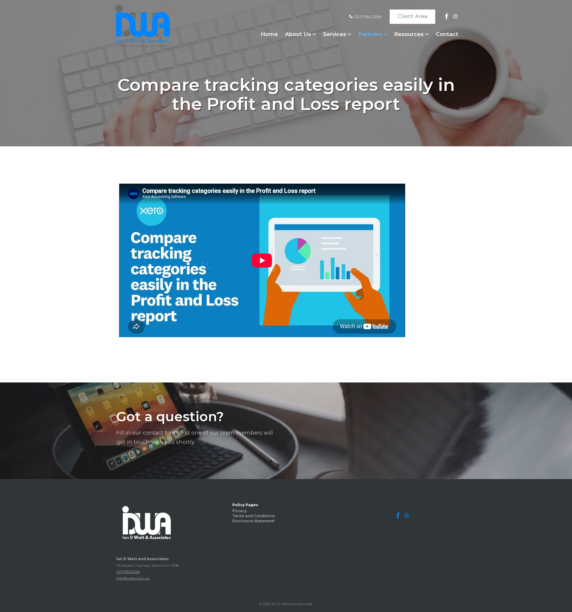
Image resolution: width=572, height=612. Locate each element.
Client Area (412, 16)
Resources (409, 34)
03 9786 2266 (367, 16)
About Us (299, 34)
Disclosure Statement (253, 521)
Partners (371, 34)
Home (269, 34)
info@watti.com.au (133, 578)
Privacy (239, 511)
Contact (447, 34)
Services (335, 34)
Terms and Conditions (253, 516)
